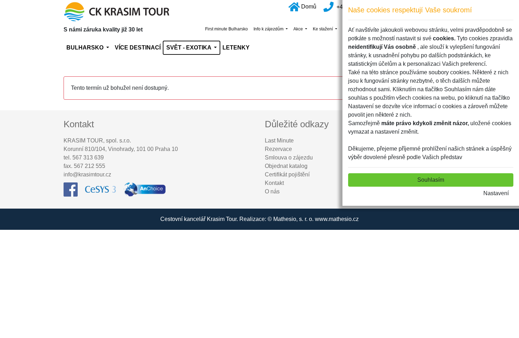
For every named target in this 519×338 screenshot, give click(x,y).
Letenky (236, 48)
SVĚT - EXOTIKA (189, 48)
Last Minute (279, 141)
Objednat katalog (286, 166)
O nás (272, 191)
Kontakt (274, 183)
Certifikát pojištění (287, 174)
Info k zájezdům (269, 29)
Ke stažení (323, 29)
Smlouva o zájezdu (289, 158)
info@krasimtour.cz (87, 174)
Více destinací (138, 48)
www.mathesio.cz (337, 219)
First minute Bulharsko (226, 29)
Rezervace (278, 149)
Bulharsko (85, 48)
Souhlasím (430, 180)
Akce (298, 29)
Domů (308, 7)
